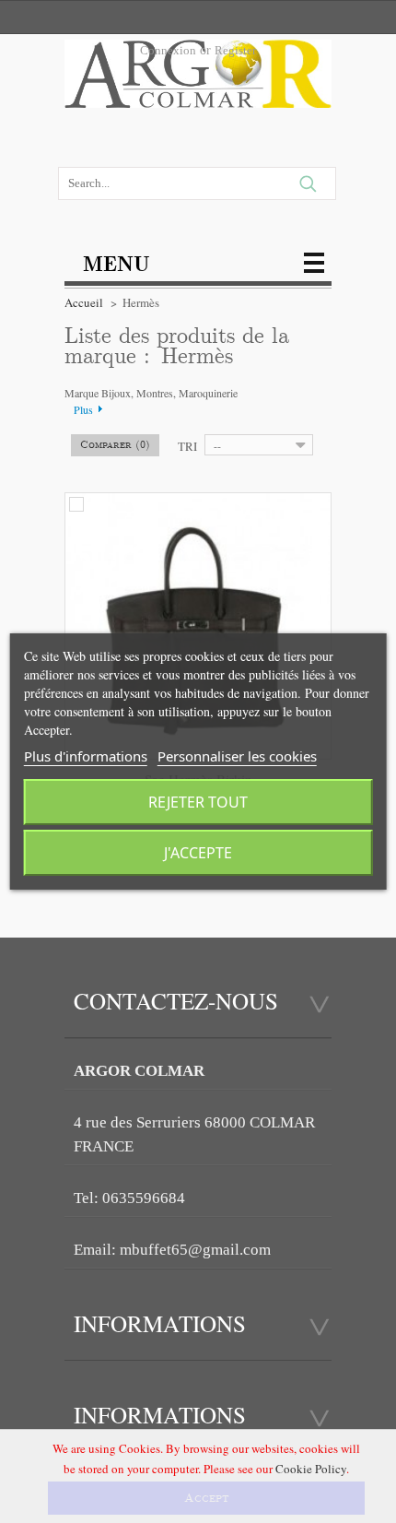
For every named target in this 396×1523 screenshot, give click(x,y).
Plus (83, 409)
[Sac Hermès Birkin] (198, 626)
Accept (206, 1498)
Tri (187, 446)
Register (235, 50)
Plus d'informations (85, 756)
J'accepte (198, 853)
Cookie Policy (310, 1468)
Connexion (168, 50)
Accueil (83, 302)
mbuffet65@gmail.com (195, 1249)
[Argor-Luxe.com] (198, 79)
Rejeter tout (198, 802)
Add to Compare (76, 504)
